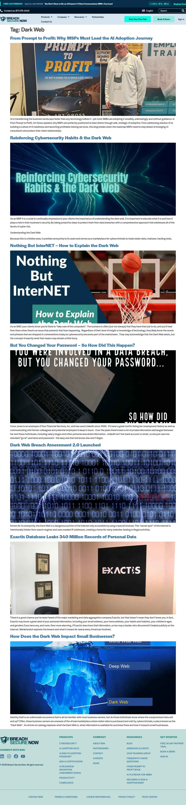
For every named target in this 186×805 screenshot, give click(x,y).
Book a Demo (167, 751)
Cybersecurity (68, 743)
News (96, 763)
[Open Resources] (86, 17)
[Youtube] (22, 756)
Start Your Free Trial (137, 19)
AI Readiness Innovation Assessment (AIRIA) (70, 769)
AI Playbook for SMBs (139, 774)
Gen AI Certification (71, 761)
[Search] (183, 10)
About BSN (99, 743)
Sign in (164, 756)
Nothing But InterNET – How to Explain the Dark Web (64, 245)
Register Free (180, 3)
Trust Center (149, 796)
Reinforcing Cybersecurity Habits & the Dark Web (60, 137)
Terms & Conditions (65, 796)
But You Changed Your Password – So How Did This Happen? (72, 345)
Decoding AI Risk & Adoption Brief (137, 781)
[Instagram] (9, 756)
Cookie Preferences (98, 796)
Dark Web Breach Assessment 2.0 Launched (55, 444)
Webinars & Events (138, 748)
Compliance (66, 782)
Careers (98, 758)
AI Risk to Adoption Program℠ (70, 755)
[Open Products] (51, 17)
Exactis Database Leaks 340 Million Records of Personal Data (73, 536)
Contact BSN (35, 796)
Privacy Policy (126, 796)
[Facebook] (15, 756)
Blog (129, 743)
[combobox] (171, 10)
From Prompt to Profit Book (136, 768)
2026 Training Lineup (139, 753)
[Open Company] (68, 17)
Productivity (67, 777)
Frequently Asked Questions (137, 760)
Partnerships (101, 748)
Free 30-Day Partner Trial (172, 745)
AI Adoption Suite (69, 748)
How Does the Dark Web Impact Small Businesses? (62, 636)
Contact (98, 753)
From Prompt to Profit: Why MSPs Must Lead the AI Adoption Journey (81, 38)
